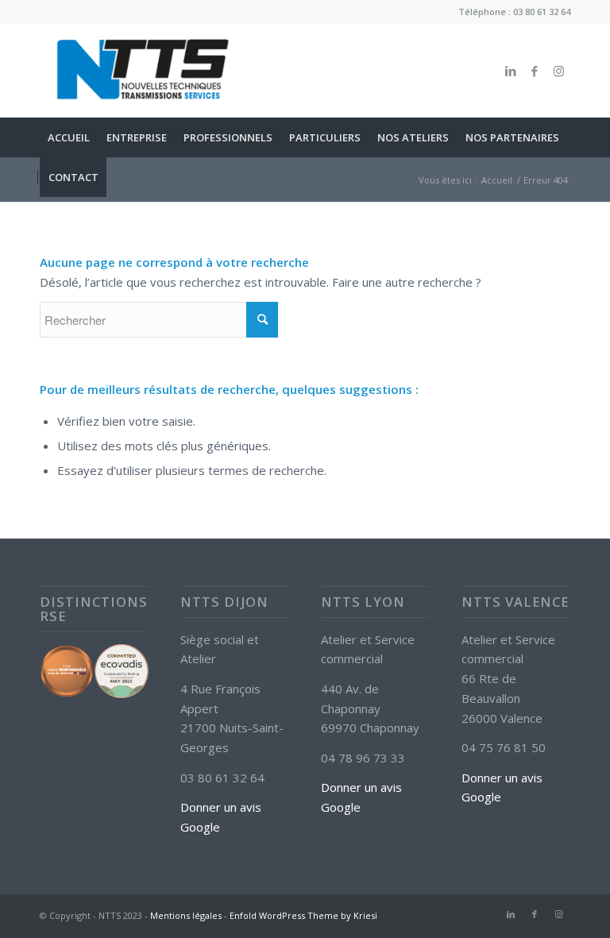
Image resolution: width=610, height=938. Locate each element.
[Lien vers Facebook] (534, 71)
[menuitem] (69, 137)
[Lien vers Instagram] (558, 71)
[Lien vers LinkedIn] (511, 71)
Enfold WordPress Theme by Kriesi (303, 915)
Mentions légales (186, 915)
